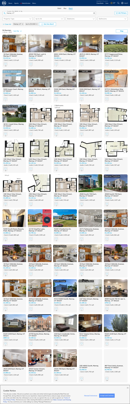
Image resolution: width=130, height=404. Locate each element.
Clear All (8, 24)
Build (59, 8)
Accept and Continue (107, 395)
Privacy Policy (10, 400)
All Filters (122, 13)
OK (127, 388)
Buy (65, 8)
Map (121, 31)
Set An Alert (49, 24)
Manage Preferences (90, 395)
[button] (5, 13)
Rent (71, 8)
